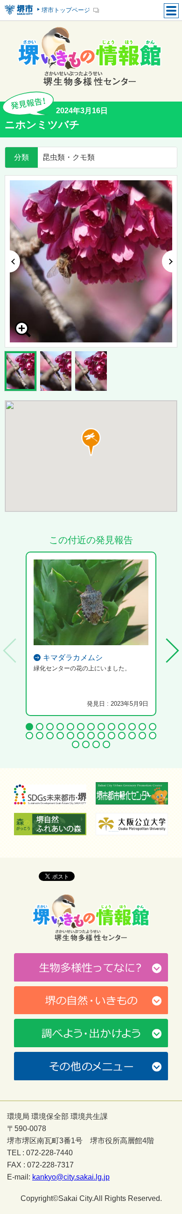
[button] (91, 442)
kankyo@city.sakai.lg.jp (71, 1177)
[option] (91, 261)
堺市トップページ (66, 10)
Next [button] (169, 261)
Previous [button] (12, 261)
